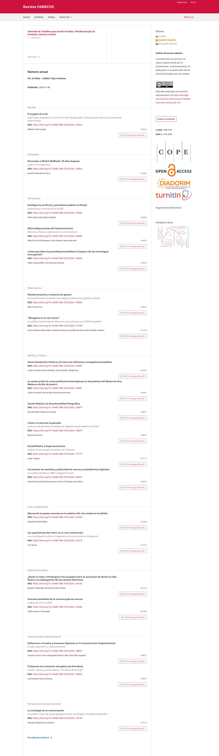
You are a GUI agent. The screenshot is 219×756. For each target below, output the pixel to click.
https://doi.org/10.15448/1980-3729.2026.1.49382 (57, 212)
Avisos (51, 17)
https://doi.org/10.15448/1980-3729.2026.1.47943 (57, 517)
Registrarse (182, 2)
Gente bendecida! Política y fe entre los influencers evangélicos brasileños (70, 362)
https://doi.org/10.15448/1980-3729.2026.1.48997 (57, 365)
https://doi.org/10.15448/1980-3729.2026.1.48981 (57, 388)
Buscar (190, 17)
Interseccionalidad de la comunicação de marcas (55, 601)
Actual (26, 17)
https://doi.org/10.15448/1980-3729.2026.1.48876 (57, 430)
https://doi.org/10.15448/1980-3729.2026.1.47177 (57, 453)
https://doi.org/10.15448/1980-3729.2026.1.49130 (57, 718)
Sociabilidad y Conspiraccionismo (51, 448)
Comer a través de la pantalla (63, 425)
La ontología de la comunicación (68, 712)
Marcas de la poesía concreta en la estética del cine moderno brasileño (68, 513)
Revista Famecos (174, 58)
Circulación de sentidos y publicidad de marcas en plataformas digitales (68, 471)
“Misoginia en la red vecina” (65, 320)
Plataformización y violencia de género (64, 296)
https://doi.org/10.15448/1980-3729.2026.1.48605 (57, 236)
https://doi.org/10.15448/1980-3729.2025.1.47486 (57, 606)
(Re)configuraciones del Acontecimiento (53, 230)
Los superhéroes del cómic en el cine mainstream (63, 534)
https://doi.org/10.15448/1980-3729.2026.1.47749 (57, 325)
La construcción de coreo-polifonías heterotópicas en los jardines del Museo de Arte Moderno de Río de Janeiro (75, 383)
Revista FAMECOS (38, 6)
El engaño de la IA (75, 117)
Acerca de (65, 17)
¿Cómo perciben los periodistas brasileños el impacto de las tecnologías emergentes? (68, 253)
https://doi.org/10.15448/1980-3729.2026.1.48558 (57, 258)
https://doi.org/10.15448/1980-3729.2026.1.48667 (57, 650)
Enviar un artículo (166, 119)
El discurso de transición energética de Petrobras (56, 668)
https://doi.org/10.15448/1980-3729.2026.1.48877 (57, 407)
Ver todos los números (38, 737)
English (162, 36)
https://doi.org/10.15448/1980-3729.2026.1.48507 (57, 477)
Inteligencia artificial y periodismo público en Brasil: (57, 207)
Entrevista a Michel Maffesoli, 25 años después (54, 163)
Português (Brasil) (168, 43)
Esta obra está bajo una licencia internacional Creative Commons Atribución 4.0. (173, 99)
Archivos (38, 17)
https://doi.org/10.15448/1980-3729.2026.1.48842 (57, 302)
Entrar (193, 2)
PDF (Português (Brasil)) (134, 135)
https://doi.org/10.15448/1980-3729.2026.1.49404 (57, 168)
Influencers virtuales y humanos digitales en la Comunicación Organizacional (71, 645)
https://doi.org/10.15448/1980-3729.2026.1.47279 (57, 540)
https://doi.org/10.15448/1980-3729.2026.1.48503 (57, 674)
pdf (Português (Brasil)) (134, 617)
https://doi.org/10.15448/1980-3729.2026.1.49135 (57, 583)
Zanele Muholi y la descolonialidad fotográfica (54, 403)
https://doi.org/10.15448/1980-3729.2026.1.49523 (57, 124)
